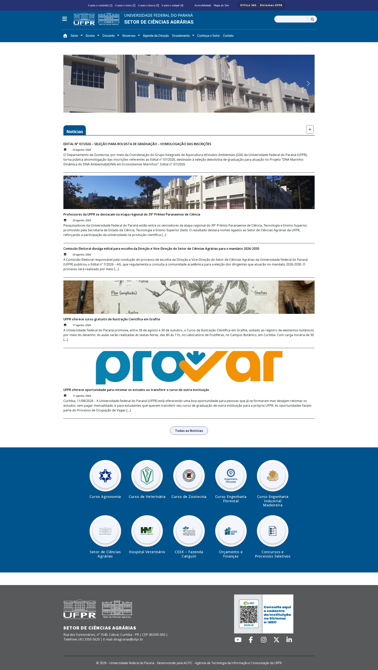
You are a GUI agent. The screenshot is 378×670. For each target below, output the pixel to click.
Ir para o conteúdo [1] (100, 5)
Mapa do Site (221, 5)
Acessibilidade (203, 5)
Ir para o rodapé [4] (172, 5)
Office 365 (248, 5)
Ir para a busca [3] (148, 5)
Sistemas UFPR (271, 5)
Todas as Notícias (189, 431)
